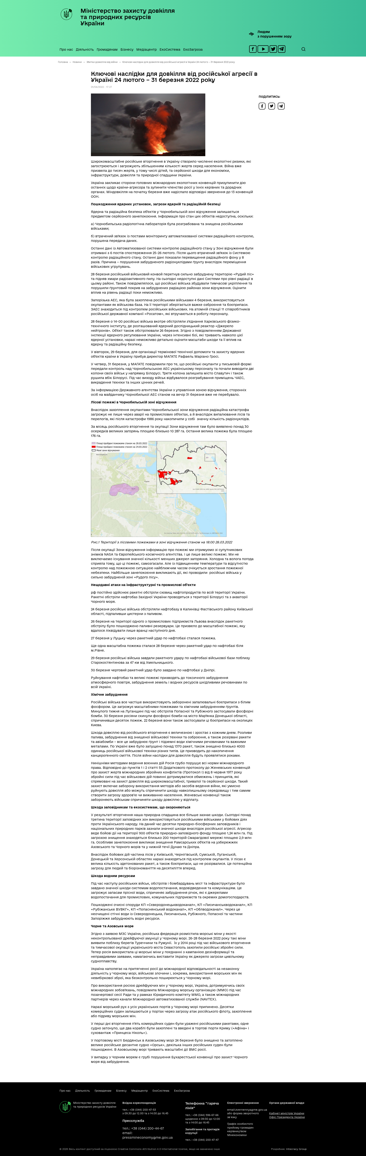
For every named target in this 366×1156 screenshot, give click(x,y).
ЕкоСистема (170, 49)
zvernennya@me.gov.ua (251, 1109)
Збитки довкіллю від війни (102, 62)
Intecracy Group (296, 1149)
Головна (63, 62)
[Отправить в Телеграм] (282, 105)
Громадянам (107, 49)
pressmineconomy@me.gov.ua (147, 1137)
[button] (303, 49)
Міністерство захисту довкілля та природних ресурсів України (127, 16)
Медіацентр (146, 49)
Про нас (66, 49)
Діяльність (85, 49)
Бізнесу (126, 49)
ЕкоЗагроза (193, 49)
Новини (77, 62)
